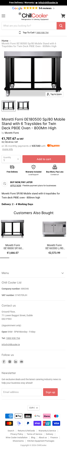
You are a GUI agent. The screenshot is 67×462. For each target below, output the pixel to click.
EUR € (32, 408)
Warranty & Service (47, 430)
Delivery (49, 434)
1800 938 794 (42, 32)
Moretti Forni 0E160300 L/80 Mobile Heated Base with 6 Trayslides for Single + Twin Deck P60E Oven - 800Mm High (54, 247)
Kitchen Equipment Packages (40, 441)
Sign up (50, 392)
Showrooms (18, 441)
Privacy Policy (16, 434)
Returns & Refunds (26, 430)
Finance (54, 437)
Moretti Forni (12, 132)
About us (43, 437)
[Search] (61, 25)
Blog (33, 437)
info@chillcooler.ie (48, 2)
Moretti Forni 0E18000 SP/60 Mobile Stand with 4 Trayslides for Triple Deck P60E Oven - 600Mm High (12, 247)
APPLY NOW (15, 185)
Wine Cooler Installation (16, 437)
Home (5, 40)
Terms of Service (34, 434)
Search (11, 430)
